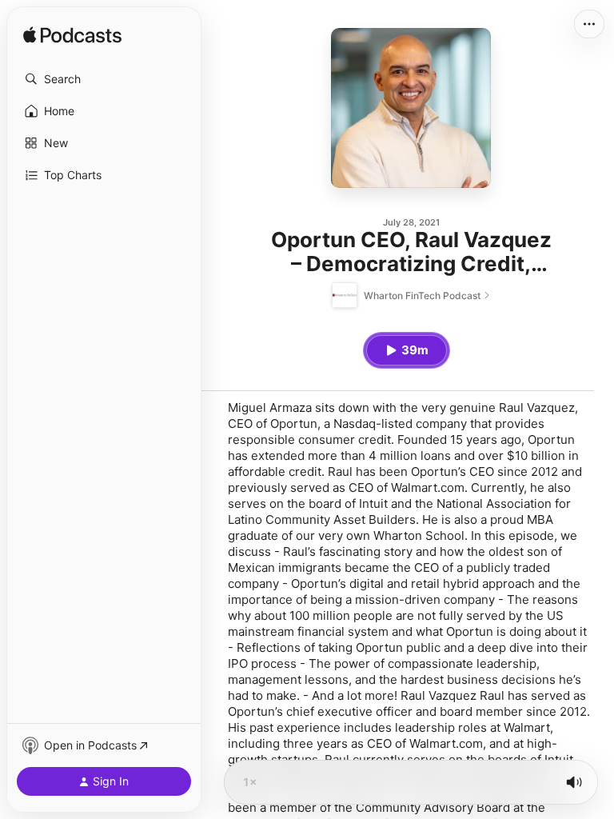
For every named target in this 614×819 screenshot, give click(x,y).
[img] (72, 36)
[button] (104, 79)
